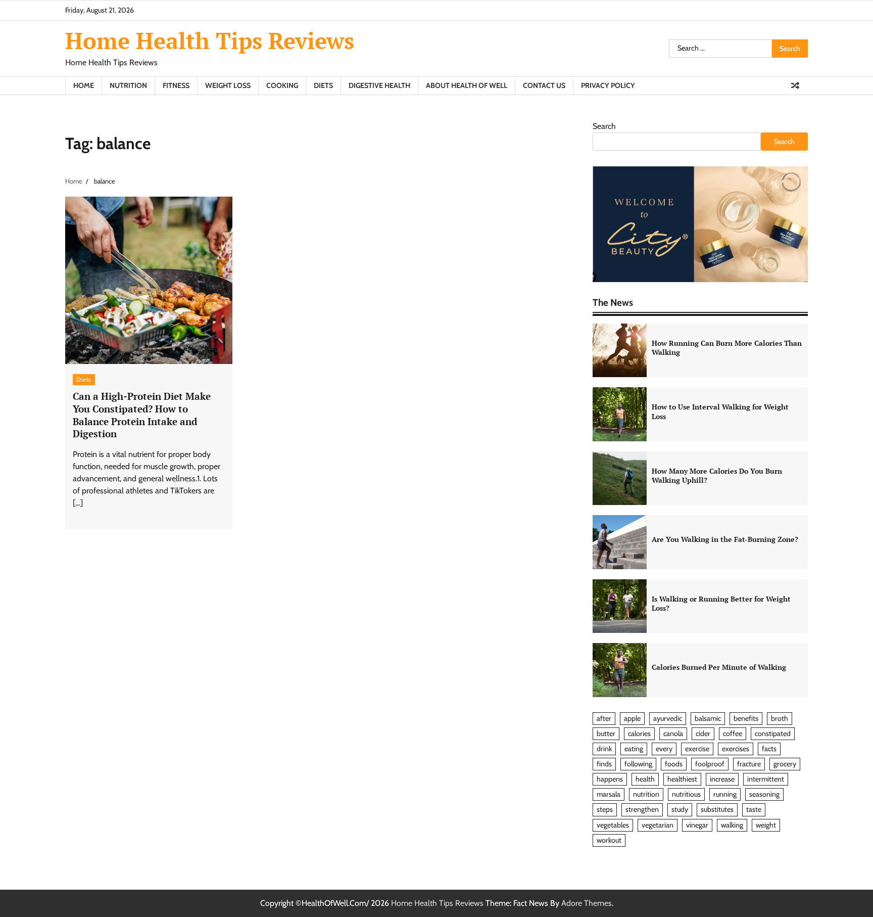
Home (83, 85)
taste (753, 809)
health (645, 779)
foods (674, 763)
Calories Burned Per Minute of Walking (719, 667)
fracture (749, 763)
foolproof (709, 763)
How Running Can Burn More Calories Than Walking (727, 347)
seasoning (764, 794)
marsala (608, 794)
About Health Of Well (466, 85)
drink (604, 748)
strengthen (642, 809)
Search (604, 126)
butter (606, 733)
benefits (746, 718)
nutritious (686, 794)
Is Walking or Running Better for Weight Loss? (721, 603)
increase (722, 779)
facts (769, 748)
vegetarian (657, 825)
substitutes (717, 809)
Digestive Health (379, 85)
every (664, 748)
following (638, 763)
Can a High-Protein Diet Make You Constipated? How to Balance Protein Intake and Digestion (142, 415)
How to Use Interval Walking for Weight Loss (720, 411)
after (604, 718)
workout (609, 840)
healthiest (682, 779)
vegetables (613, 825)
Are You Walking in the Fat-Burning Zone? (725, 539)
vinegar (697, 825)
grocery (784, 763)
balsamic (708, 718)
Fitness (176, 85)
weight (766, 825)
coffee (732, 733)
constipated (773, 733)
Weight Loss (228, 85)
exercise (697, 748)
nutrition (646, 794)
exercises (735, 748)
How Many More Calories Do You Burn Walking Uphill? (717, 475)
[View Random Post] (795, 85)
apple (632, 718)
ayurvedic (667, 718)
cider (703, 733)
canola (673, 733)
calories (639, 733)
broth (779, 718)
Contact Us (544, 85)
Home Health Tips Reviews (209, 40)
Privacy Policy (608, 85)
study (679, 809)
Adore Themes (586, 903)
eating (633, 748)
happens (610, 779)
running (725, 794)
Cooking (282, 85)
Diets (323, 85)
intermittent (765, 779)
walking (732, 825)
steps (605, 809)
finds (604, 763)
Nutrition (128, 85)
